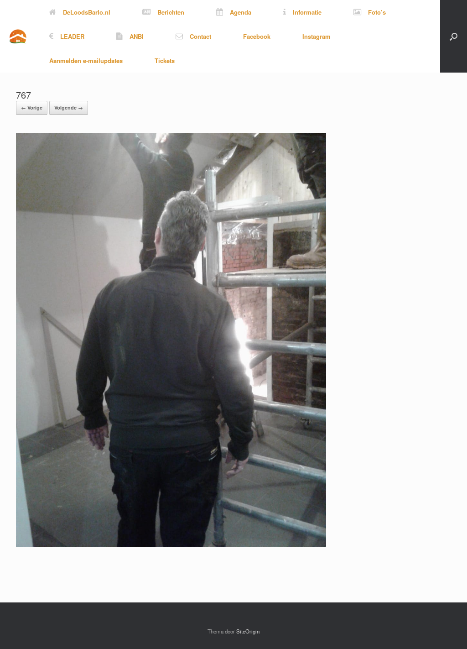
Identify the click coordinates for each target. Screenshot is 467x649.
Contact (200, 36)
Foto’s (377, 12)
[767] (171, 544)
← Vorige (31, 107)
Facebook (256, 36)
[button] (453, 36)
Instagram (316, 36)
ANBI (137, 36)
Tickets (165, 60)
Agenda (240, 12)
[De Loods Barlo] (17, 36)
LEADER (72, 36)
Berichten (170, 12)
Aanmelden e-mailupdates (86, 60)
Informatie (307, 12)
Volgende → (68, 107)
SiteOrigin (247, 631)
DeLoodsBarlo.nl (86, 12)
